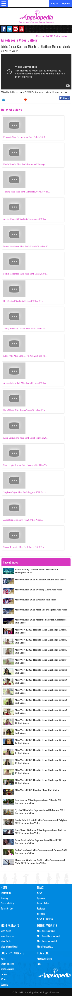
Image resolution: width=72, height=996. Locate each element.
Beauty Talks (43, 903)
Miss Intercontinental (47, 941)
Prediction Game (44, 958)
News (40, 887)
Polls (39, 964)
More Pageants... (45, 946)
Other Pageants (47, 925)
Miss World (6, 931)
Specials (41, 913)
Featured (41, 908)
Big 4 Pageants (10, 925)
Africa (3, 979)
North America (7, 969)
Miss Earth (6, 941)
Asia (3, 958)
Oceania (4, 984)
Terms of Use (7, 908)
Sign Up (66, 3)
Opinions (41, 898)
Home (4, 887)
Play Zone (43, 953)
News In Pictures (45, 919)
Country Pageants (12, 953)
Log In (54, 3)
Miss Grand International (48, 936)
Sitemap (4, 898)
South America (7, 964)
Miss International (9, 946)
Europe (4, 974)
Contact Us (6, 893)
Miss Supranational (46, 931)
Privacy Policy (7, 903)
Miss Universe (7, 936)
